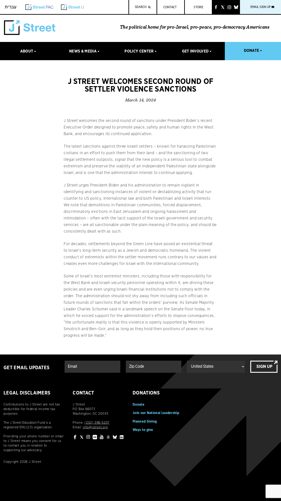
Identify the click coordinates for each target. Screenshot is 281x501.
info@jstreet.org (95, 427)
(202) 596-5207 (97, 422)
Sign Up (264, 366)
